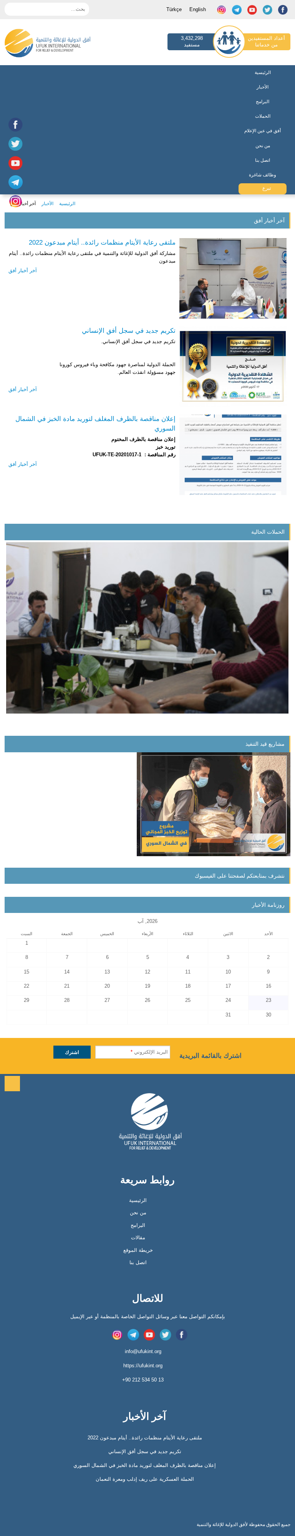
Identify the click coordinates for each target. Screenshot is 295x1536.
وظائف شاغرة (262, 175)
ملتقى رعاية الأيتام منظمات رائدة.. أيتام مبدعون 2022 (102, 242)
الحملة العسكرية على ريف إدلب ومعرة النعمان (145, 1479)
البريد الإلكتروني (149, 1052)
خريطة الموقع (138, 1250)
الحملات (262, 116)
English (197, 9)
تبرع (266, 188)
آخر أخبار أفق (22, 270)
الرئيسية (263, 72)
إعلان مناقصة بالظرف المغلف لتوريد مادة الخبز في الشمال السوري (95, 423)
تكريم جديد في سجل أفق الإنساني (129, 330)
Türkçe (174, 9)
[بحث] (10, 8)
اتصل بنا (262, 160)
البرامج (262, 101)
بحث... (78, 9)
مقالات (138, 1237)
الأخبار (262, 87)
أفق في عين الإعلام (262, 130)
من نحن (262, 145)
